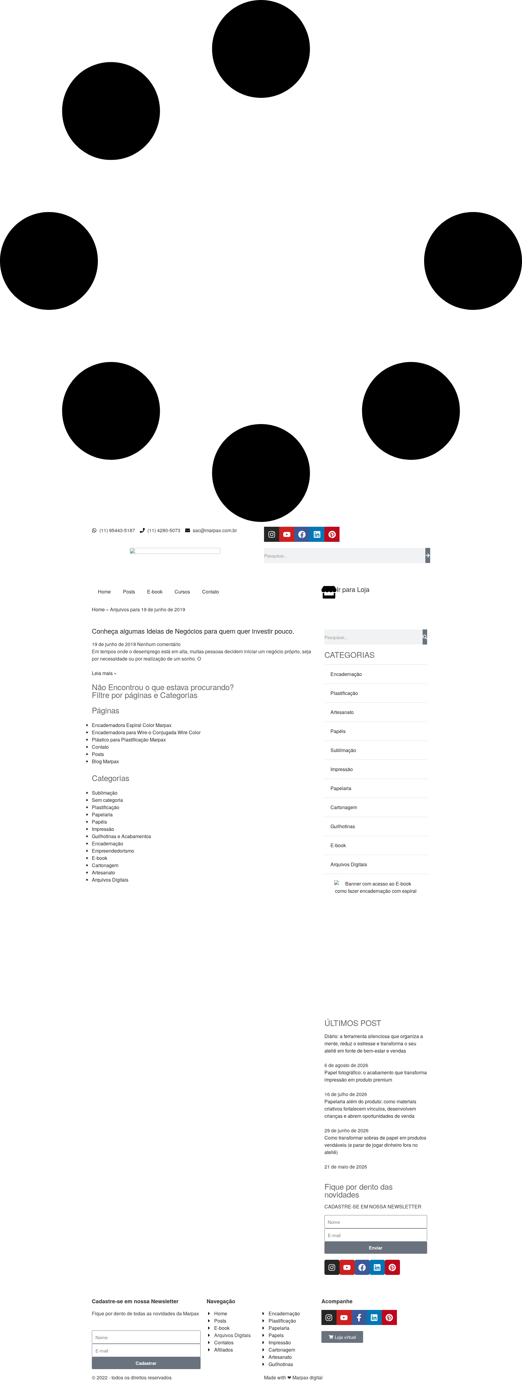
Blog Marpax (105, 761)
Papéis (99, 821)
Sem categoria (107, 799)
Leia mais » (104, 673)
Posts (129, 591)
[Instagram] (271, 534)
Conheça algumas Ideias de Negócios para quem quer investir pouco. (193, 630)
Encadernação (107, 843)
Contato (210, 591)
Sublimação (105, 792)
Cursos (182, 591)
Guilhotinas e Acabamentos (121, 836)
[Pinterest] (332, 534)
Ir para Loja (353, 589)
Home (104, 591)
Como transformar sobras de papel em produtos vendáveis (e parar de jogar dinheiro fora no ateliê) (375, 1145)
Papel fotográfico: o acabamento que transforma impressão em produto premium (375, 1076)
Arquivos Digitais (110, 879)
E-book (155, 591)
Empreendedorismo (113, 850)
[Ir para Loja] (329, 592)
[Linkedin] (316, 534)
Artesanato (103, 872)
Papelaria (102, 814)
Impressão (103, 828)
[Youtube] (286, 534)
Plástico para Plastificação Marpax (129, 739)
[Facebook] (301, 534)
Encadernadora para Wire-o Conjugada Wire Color (146, 732)
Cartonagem (105, 865)
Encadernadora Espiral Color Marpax (132, 725)
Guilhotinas (342, 826)
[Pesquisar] (427, 555)
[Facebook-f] (359, 1317)
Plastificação (105, 807)
